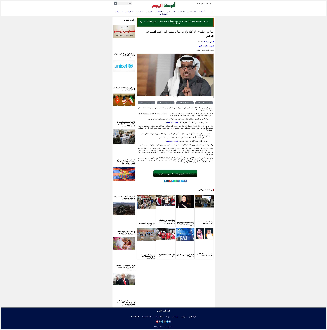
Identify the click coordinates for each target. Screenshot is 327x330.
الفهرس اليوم (119, 11)
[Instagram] (165, 321)
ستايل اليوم (149, 11)
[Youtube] (157, 321)
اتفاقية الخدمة (135, 316)
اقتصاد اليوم (181, 11)
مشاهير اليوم (139, 11)
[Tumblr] (160, 321)
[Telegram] (162, 321)
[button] (185, 181)
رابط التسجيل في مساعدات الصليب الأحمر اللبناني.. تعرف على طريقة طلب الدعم (166, 221)
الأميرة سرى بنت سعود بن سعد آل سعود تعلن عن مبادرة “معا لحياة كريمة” (185, 224)
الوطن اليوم (192, 316)
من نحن (184, 316)
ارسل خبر (175, 316)
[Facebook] (170, 321)
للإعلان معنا (159, 316)
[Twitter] (167, 321)
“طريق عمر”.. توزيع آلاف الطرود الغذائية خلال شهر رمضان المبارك (148, 256)
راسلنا (167, 316)
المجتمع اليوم (129, 11)
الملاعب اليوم (171, 11)
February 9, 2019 (172, 122)
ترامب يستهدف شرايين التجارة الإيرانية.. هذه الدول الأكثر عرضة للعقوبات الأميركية (126, 302)
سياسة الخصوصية (147, 316)
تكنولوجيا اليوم (163, 14)
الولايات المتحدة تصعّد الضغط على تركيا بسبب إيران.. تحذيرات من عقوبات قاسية (125, 123)
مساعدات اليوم (160, 11)
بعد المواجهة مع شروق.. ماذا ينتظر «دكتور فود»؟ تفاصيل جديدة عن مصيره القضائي (125, 267)
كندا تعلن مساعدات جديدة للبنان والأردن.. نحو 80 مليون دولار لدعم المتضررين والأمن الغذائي (125, 161)
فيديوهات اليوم (192, 11)
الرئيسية (210, 11)
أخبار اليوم (202, 11)
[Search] (115, 3)
